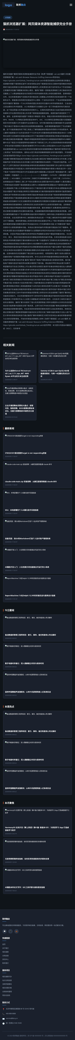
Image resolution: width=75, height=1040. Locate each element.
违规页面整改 (7, 984)
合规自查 (5, 956)
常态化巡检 (6, 995)
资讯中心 (5, 959)
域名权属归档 (7, 988)
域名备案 (5, 952)
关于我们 (5, 948)
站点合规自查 (7, 980)
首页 (3, 944)
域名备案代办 (7, 976)
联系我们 (5, 963)
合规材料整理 (7, 992)
